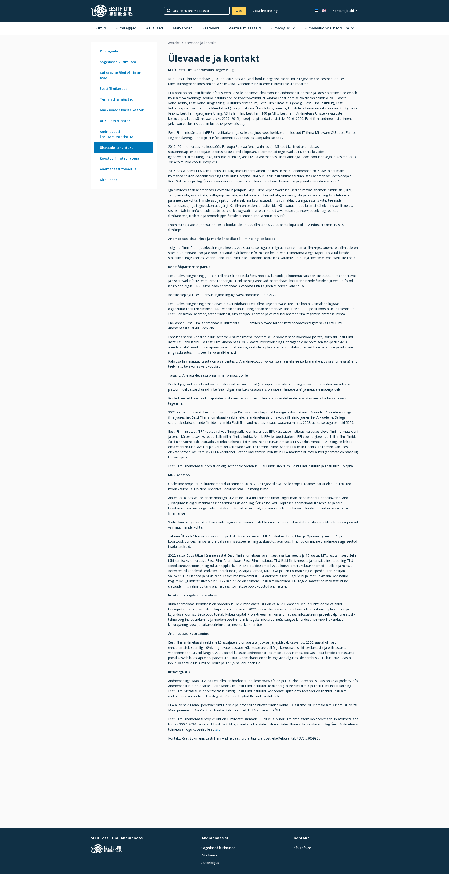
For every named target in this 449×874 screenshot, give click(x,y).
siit (217, 729)
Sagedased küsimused (118, 62)
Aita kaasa (108, 180)
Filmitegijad (126, 28)
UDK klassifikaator (115, 121)
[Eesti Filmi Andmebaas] (112, 11)
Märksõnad (183, 28)
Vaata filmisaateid (245, 28)
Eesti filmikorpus (113, 88)
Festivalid (210, 28)
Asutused (154, 28)
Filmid (100, 28)
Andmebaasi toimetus (118, 169)
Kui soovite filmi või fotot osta (121, 75)
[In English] (324, 11)
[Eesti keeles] (316, 11)
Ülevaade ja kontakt (116, 147)
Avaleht (174, 42)
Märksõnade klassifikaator (122, 110)
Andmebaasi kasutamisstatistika (116, 134)
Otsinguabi (109, 51)
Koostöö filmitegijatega (119, 158)
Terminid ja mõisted (116, 99)
